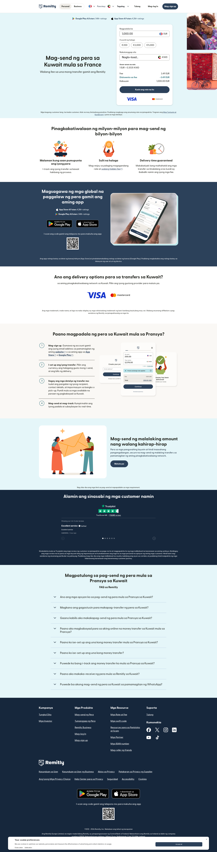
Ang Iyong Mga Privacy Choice (54, 779)
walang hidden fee (112, 169)
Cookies (142, 779)
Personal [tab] (65, 6)
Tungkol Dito (45, 715)
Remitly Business (83, 727)
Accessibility (128, 779)
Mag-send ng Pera (84, 715)
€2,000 (137, 45)
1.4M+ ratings (91, 19)
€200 (124, 45)
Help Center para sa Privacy (88, 779)
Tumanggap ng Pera (85, 721)
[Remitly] (47, 7)
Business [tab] (78, 6)
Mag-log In (153, 6)
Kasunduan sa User (48, 772)
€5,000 (150, 45)
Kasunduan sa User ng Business (78, 772)
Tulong (137, 6)
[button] (92, 6)
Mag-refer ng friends (121, 750)
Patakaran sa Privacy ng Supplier (135, 772)
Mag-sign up (170, 6)
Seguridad (112, 779)
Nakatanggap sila (128, 52)
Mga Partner (117, 737)
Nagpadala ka (126, 29)
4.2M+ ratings (129, 19)
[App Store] (87, 224)
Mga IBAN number (120, 744)
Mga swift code (119, 721)
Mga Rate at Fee (119, 715)
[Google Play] (59, 224)
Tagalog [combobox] (121, 6)
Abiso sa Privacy (106, 772)
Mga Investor (45, 721)
